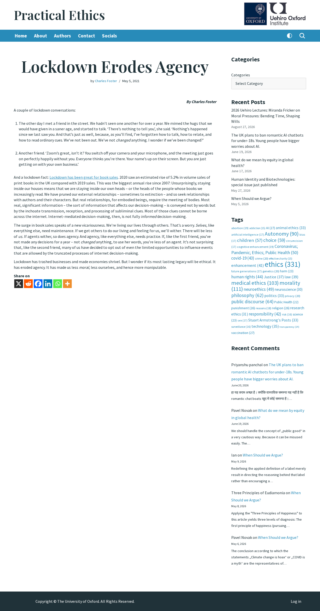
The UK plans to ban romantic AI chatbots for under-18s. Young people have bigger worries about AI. (267, 141)
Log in (296, 601)
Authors (62, 36)
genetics (270, 271)
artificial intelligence (247, 234)
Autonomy (282, 233)
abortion (239, 228)
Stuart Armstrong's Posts (273, 320)
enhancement (247, 265)
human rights (247, 277)
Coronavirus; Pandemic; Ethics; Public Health (264, 249)
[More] (67, 283)
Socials (109, 36)
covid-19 (242, 258)
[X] (18, 283)
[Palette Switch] (289, 35)
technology (265, 326)
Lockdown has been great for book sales (84, 177)
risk (287, 314)
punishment (243, 308)
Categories (240, 74)
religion (281, 308)
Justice (274, 276)
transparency (289, 326)
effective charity (280, 258)
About (40, 36)
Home (21, 36)
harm (287, 271)
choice (274, 240)
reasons (263, 308)
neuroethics (259, 289)
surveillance (241, 326)
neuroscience (288, 289)
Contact (86, 36)
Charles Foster (106, 81)
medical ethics (255, 282)
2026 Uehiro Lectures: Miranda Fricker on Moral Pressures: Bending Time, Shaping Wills (265, 116)
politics (274, 295)
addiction (257, 228)
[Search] (302, 35)
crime (261, 258)
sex (243, 320)
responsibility (265, 314)
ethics (282, 264)
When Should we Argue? (251, 198)
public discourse (252, 302)
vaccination (242, 332)
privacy (292, 296)
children (249, 240)
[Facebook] (38, 283)
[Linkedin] (48, 283)
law (291, 277)
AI (270, 228)
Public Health (286, 302)
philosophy (247, 295)
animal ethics (291, 227)
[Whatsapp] (57, 283)
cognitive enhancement (255, 247)
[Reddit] (28, 283)
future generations (246, 271)
